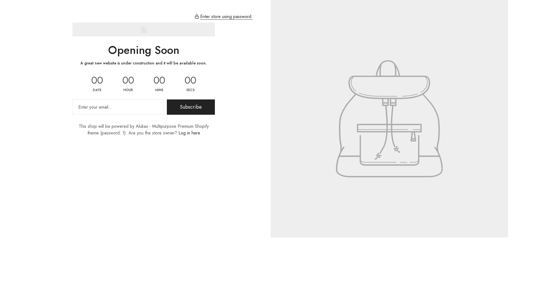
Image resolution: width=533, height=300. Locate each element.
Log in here (189, 133)
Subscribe (191, 107)
